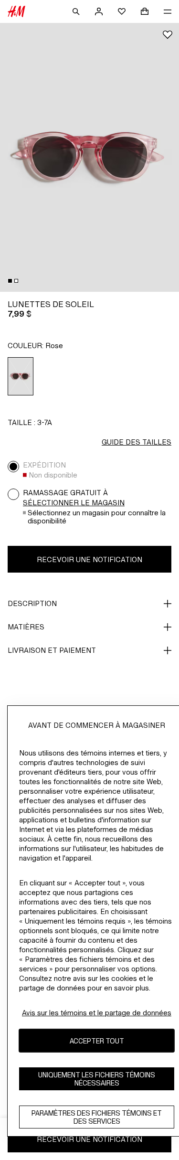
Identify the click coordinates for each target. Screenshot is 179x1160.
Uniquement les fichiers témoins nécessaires (96, 1079)
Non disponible (53, 475)
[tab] (10, 280)
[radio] (20, 376)
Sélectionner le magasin (74, 503)
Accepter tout (97, 1041)
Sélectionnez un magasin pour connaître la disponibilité (97, 517)
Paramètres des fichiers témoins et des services (97, 1117)
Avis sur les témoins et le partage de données (96, 1013)
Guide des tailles (136, 442)
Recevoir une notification (89, 559)
